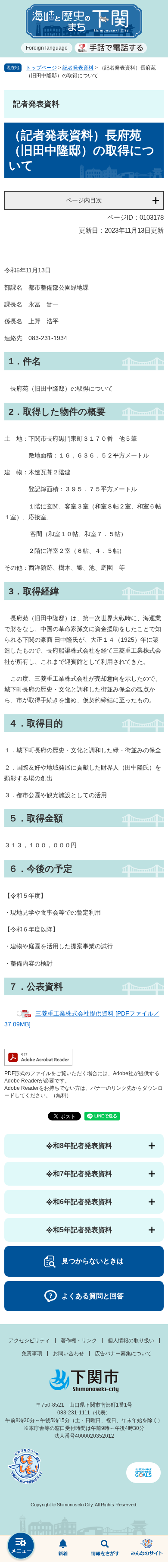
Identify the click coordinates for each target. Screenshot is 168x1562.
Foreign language (47, 48)
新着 (63, 1549)
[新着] (63, 1549)
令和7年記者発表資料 (79, 1173)
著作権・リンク (79, 1340)
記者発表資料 (77, 68)
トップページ (41, 68)
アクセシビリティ (29, 1340)
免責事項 (32, 1353)
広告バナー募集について (123, 1353)
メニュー (21, 1546)
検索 (105, 1549)
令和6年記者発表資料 (79, 1201)
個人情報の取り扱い (131, 1340)
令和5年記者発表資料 (79, 1230)
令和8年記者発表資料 (79, 1145)
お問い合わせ (68, 1353)
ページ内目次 (84, 200)
